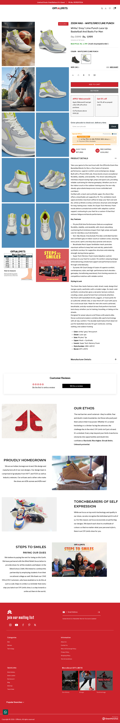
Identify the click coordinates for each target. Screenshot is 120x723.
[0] (113, 9)
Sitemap (9, 686)
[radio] (75, 59)
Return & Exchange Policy (68, 648)
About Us (63, 642)
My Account (11, 679)
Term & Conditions (66, 659)
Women (9, 645)
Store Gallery (11, 672)
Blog (8, 682)
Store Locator (11, 675)
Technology (10, 648)
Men (8, 642)
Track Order (10, 689)
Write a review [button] (76, 386)
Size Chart (114, 67)
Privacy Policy (65, 652)
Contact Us (64, 645)
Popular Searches (14, 702)
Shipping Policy (65, 655)
